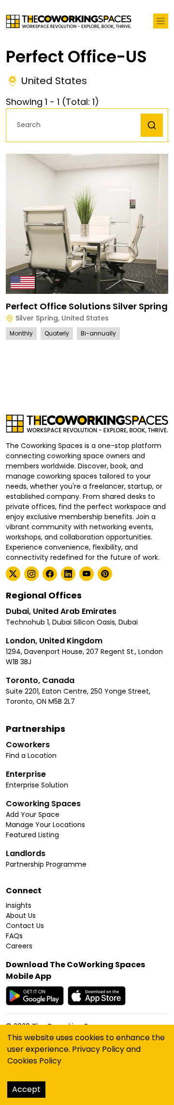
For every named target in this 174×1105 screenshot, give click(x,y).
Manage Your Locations (45, 824)
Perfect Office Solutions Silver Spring (87, 306)
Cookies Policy (34, 1060)
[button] (76, 125)
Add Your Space (32, 814)
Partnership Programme (46, 864)
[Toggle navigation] (160, 21)
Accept (26, 1089)
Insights (18, 905)
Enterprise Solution (37, 785)
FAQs (14, 936)
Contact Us (25, 926)
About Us (21, 915)
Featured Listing (32, 835)
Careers (19, 946)
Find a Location (31, 755)
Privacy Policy (98, 1049)
